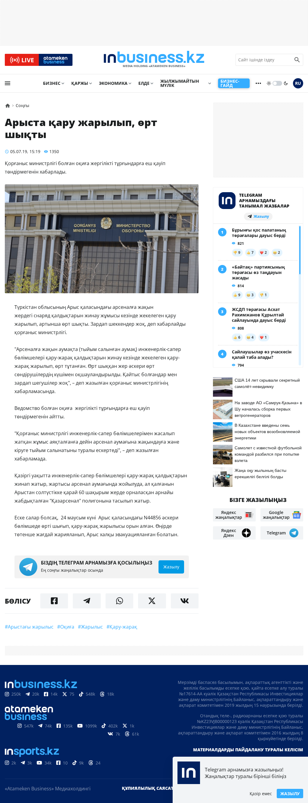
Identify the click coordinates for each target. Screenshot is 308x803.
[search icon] (297, 60)
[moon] (285, 83)
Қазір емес (261, 793)
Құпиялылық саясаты (149, 788)
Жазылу (290, 793)
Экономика (113, 83)
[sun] (268, 83)
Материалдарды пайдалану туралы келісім (248, 749)
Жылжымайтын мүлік (179, 83)
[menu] (7, 83)
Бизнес (51, 83)
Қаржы (79, 83)
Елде (143, 83)
